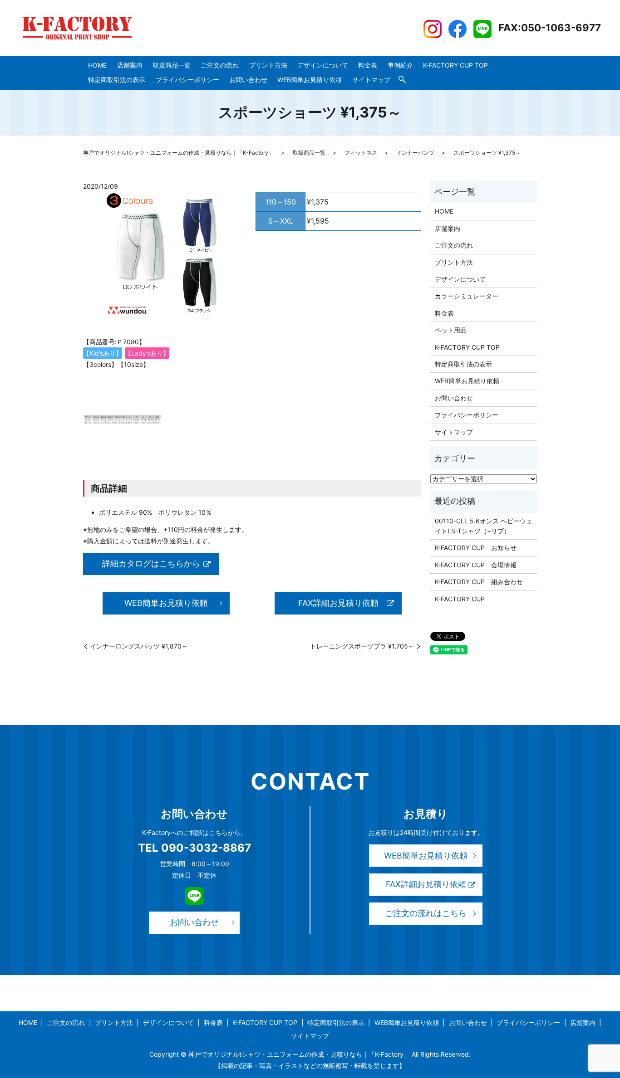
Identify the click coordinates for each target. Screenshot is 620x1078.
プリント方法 (268, 65)
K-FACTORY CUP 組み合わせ (479, 581)
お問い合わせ (248, 79)
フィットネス (360, 152)
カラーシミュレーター (466, 296)
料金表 (367, 65)
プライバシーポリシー (187, 79)
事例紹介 (400, 65)
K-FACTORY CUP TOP (455, 65)
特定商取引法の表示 (116, 79)
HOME (97, 65)
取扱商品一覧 (172, 65)
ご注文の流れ (220, 65)
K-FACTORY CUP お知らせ (476, 547)
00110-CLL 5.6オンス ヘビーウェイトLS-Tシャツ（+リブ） (483, 526)
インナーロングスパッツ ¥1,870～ (139, 646)
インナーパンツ (415, 152)
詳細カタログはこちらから (151, 563)
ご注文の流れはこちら (426, 913)
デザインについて (322, 65)
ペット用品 (451, 330)
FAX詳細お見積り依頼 (338, 603)
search (402, 80)
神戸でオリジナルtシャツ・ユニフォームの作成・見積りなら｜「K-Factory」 (178, 152)
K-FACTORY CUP (460, 599)
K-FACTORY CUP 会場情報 (476, 565)
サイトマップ (371, 79)
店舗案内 (130, 65)
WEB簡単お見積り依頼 (309, 79)
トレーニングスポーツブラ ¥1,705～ (362, 646)
